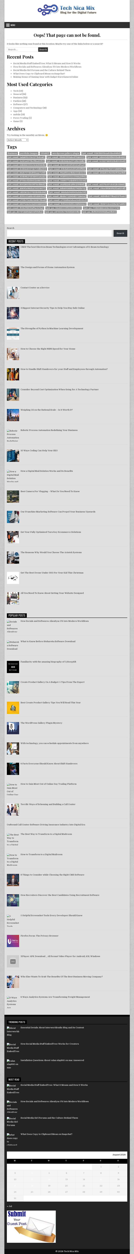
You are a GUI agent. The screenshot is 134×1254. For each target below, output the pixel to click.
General (17, 94)
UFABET (45, 153)
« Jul (9, 1206)
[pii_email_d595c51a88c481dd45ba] (26, 196)
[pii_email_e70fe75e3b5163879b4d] (27, 200)
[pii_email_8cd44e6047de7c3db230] (27, 169)
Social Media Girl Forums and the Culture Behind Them (42, 70)
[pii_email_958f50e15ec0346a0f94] (67, 177)
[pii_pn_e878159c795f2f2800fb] (62, 212)
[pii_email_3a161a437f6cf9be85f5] (26, 161)
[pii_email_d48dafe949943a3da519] (67, 192)
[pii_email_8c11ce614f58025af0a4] (66, 165)
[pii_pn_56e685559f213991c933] (63, 208)
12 (49, 1179)
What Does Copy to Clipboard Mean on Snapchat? (39, 73)
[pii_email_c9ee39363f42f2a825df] (106, 188)
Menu (13, 25)
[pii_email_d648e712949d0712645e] (67, 196)
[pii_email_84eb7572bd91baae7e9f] (26, 173)
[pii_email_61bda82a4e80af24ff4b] (67, 169)
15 (101, 1179)
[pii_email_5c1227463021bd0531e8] (106, 161)
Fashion (17, 101)
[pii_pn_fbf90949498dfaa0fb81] (99, 212)
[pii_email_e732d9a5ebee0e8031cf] (68, 200)
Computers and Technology (27, 108)
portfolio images (29, 153)
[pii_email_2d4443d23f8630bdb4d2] (106, 157)
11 (32, 1179)
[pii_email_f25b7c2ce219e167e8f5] (107, 204)
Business (18, 97)
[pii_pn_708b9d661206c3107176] (101, 208)
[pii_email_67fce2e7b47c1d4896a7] (106, 169)
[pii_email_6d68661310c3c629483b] (26, 165)
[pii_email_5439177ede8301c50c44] (67, 180)
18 (32, 1186)
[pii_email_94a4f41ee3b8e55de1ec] (66, 173)
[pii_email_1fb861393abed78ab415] (65, 157)
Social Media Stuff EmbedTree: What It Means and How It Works (46, 63)
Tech (15, 91)
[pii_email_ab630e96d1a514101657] (26, 188)
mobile (16, 114)
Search (10, 228)
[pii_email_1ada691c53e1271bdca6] (26, 157)
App (15, 111)
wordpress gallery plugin (65, 153)
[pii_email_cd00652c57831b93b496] (27, 192)
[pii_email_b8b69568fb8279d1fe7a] (66, 188)
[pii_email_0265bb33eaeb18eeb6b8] (101, 153)
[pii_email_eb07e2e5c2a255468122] (27, 204)
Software (18, 104)
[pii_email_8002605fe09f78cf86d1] (26, 184)
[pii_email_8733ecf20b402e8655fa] (26, 180)
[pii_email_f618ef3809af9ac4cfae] (25, 208)
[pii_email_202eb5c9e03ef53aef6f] (106, 173)
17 (15, 1186)
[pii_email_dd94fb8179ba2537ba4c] (107, 196)
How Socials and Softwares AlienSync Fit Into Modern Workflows (47, 67)
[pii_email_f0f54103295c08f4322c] (67, 204)
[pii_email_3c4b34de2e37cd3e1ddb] (65, 161)
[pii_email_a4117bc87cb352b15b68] (106, 184)
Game (16, 121)
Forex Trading (20, 118)
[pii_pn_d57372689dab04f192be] (25, 212)
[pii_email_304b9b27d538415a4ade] (26, 177)
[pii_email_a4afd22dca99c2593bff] (66, 184)
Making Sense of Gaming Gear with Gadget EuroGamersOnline (45, 77)
